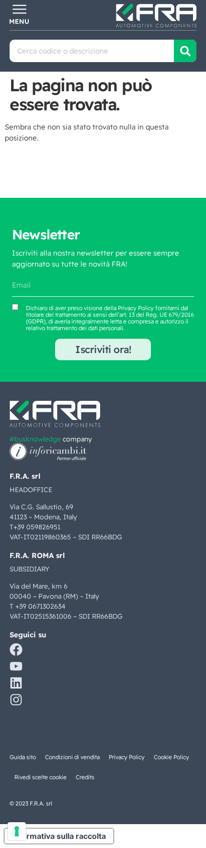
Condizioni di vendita (72, 757)
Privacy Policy (136, 307)
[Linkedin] (16, 682)
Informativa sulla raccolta (59, 836)
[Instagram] (16, 699)
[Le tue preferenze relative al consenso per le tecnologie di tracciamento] (17, 831)
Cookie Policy (171, 757)
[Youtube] (16, 666)
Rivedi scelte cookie (40, 777)
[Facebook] (16, 649)
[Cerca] (185, 51)
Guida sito (23, 757)
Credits (85, 777)
